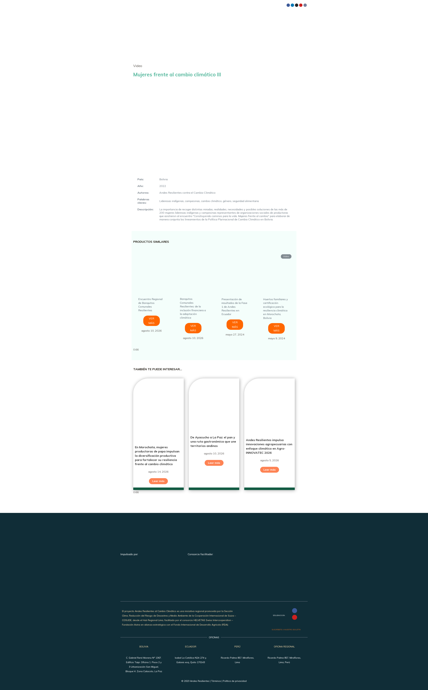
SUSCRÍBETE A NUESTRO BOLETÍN (286, 630)
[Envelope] (305, 5)
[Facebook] (288, 5)
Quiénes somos (209, 15)
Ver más (151, 321)
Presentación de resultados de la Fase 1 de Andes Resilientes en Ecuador (234, 307)
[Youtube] (300, 5)
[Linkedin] (292, 5)
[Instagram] (296, 5)
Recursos (279, 15)
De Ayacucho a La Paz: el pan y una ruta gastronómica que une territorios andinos (213, 441)
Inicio (190, 15)
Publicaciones (257, 15)
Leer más (158, 481)
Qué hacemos (233, 15)
